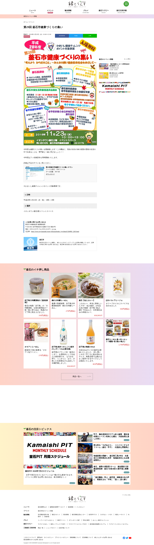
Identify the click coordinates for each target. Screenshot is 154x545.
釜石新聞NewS (42, 507)
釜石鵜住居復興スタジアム (98, 524)
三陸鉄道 (46, 516)
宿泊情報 (66, 514)
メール (54, 229)
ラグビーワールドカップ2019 (78, 524)
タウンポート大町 (74, 520)
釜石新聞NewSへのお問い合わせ (33, 539)
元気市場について (64, 528)
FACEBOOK (62, 35)
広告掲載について (87, 537)
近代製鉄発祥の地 (43, 514)
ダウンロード (50, 174)
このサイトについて (30, 537)
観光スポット (56, 514)
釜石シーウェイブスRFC (58, 524)
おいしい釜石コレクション (101, 520)
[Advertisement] (114, 41)
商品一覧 (40, 528)
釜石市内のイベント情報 (45, 511)
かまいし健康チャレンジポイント (37, 186)
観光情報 (26, 514)
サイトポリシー (49, 537)
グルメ (26, 520)
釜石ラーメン (61, 520)
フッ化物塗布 (35, 157)
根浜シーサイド (120, 514)
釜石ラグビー (28, 524)
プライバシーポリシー (62, 537)
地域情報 (70, 507)
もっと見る (127, 59)
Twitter (76, 35)
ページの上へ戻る (126, 494)
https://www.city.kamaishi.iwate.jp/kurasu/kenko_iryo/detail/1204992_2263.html (55, 231)
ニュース (26, 507)
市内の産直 (86, 520)
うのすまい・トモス (106, 514)
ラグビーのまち (42, 524)
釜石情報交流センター (78, 514)
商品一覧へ (77, 376)
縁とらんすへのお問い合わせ (103, 537)
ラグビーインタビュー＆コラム (118, 524)
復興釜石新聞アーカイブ (57, 507)
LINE (90, 35)
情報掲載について (75, 537)
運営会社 (40, 537)
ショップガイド (51, 528)
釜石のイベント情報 (30, 16)
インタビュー (80, 507)
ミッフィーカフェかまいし (46, 520)
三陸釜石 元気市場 (30, 528)
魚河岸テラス (93, 514)
